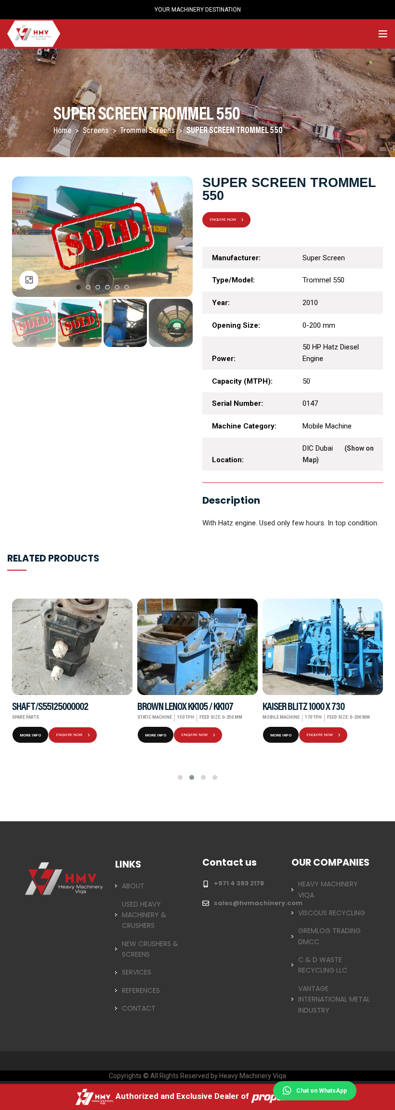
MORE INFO (30, 735)
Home (63, 131)
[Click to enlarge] (29, 280)
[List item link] (153, 886)
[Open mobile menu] (383, 33)
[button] (180, 777)
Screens (96, 131)
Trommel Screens (148, 131)
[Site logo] (33, 33)
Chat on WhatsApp (321, 1090)
